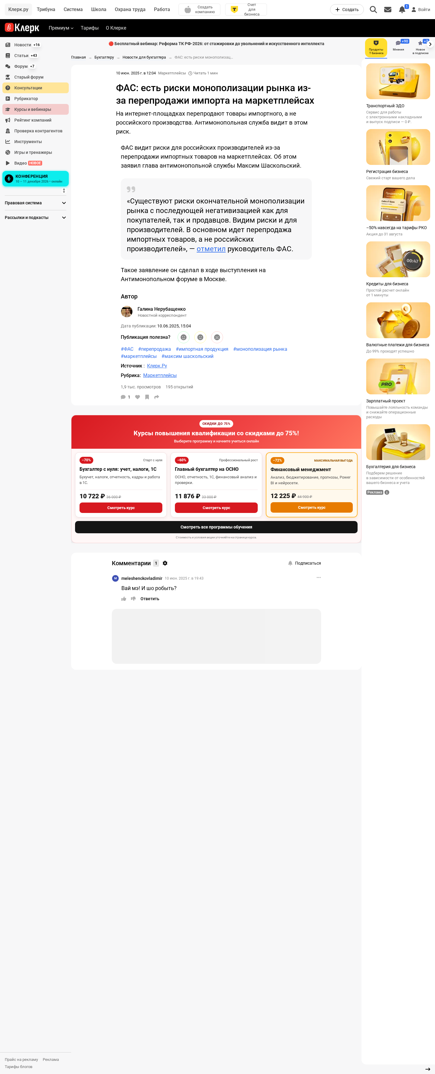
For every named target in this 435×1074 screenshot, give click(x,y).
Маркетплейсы (172, 73)
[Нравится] (137, 397)
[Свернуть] (427, 1069)
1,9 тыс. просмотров (141, 386)
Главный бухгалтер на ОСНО (207, 469)
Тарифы (90, 28)
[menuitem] (35, 44)
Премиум (59, 28)
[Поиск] (373, 9)
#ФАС (127, 349)
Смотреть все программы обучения (216, 527)
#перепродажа (154, 349)
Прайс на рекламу (21, 1059)
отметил (211, 249)
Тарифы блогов (18, 1066)
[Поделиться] (156, 397)
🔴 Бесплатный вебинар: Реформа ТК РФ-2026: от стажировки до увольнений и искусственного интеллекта (216, 43)
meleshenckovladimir (141, 578)
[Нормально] (200, 337)
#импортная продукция (202, 349)
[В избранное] (147, 397)
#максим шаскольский (187, 356)
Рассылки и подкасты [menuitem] (26, 217)
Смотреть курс (121, 507)
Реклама (51, 1059)
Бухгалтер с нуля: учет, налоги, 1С (118, 469)
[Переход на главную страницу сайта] (22, 28)
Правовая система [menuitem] (23, 202)
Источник (132, 366)
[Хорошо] (184, 337)
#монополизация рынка (260, 349)
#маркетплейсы (139, 356)
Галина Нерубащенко (162, 309)
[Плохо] (217, 337)
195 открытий (179, 386)
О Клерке (116, 28)
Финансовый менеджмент (301, 469)
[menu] (38, 113)
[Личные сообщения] (388, 9)
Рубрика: (131, 375)
